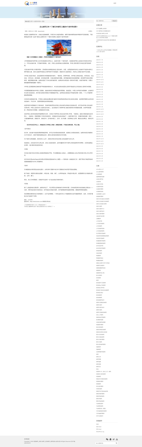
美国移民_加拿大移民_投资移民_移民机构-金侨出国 (47, 441)
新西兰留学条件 (100, 307)
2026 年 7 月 (99, 60)
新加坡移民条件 (100, 300)
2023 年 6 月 (99, 124)
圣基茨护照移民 (100, 238)
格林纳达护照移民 (101, 317)
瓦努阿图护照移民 (101, 351)
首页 (115, 3)
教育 (97, 280)
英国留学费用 (99, 381)
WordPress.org (100, 431)
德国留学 (98, 270)
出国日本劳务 (37, 21)
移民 (97, 354)
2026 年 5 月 (99, 64)
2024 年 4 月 (99, 99)
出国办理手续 (99, 179)
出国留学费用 (99, 189)
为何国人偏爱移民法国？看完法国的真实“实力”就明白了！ (39, 206)
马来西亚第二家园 (101, 408)
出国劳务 (98, 181)
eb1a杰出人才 (100, 169)
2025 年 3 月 (99, 72)
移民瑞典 (98, 361)
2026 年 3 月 (99, 69)
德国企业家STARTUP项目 (103, 263)
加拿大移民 (99, 206)
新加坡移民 (99, 297)
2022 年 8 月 (99, 148)
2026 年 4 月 (99, 67)
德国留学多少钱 (100, 273)
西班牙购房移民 (100, 401)
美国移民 (98, 376)
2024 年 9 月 (99, 87)
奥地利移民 (99, 250)
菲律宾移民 (99, 388)
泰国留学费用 (99, 324)
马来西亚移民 (99, 406)
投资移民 (98, 277)
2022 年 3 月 (99, 161)
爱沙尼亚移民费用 (101, 344)
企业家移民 (99, 174)
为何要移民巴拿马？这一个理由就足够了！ (36, 204)
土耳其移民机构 (100, 228)
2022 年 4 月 (99, 158)
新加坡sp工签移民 (101, 285)
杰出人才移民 (99, 314)
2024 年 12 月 (100, 79)
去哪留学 (98, 218)
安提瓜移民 (99, 253)
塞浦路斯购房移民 (101, 243)
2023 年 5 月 (99, 126)
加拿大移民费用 (100, 213)
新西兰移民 (99, 310)
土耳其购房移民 (100, 231)
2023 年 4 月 (99, 129)
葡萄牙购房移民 (100, 396)
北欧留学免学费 (100, 216)
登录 (97, 424)
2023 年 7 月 (99, 121)
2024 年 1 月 (99, 106)
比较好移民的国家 (101, 322)
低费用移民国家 (100, 176)
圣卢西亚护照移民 (101, 233)
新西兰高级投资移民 (101, 312)
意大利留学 (99, 275)
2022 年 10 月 (100, 143)
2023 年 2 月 (99, 134)
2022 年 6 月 (99, 153)
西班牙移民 (99, 398)
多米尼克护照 (99, 245)
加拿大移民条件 (100, 211)
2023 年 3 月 (99, 131)
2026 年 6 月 (99, 62)
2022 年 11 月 (99, 141)
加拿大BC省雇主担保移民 (102, 199)
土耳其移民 (99, 226)
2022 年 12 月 (100, 138)
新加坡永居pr (99, 292)
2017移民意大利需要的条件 (103, 31)
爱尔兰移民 (99, 342)
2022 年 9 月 (99, 146)
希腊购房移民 (99, 260)
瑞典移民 (98, 349)
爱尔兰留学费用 (100, 339)
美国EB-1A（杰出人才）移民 (103, 371)
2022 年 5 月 (99, 156)
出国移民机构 (99, 191)
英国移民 (98, 384)
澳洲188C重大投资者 (101, 332)
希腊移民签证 (99, 258)
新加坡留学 (99, 295)
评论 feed (98, 429)
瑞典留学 (98, 347)
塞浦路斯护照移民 (101, 240)
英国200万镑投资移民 (101, 379)
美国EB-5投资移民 (101, 374)
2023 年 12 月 (100, 109)
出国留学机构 (99, 186)
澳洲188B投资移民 (101, 329)
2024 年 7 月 (99, 92)
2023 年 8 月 (99, 119)
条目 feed (98, 426)
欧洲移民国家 (99, 319)
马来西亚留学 (99, 403)
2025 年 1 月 (99, 77)
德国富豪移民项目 (101, 268)
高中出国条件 (99, 416)
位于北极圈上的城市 (101, 28)
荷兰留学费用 (99, 386)
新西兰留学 (99, 305)
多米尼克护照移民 (101, 248)
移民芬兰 (98, 366)
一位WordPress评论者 (102, 50)
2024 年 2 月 (99, 104)
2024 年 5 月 (99, 97)
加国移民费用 (99, 196)
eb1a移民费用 (100, 171)
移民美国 (98, 364)
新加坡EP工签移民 (101, 282)
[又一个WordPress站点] (31, 3)
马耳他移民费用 (100, 413)
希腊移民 (98, 255)
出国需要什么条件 (101, 194)
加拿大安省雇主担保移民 (102, 201)
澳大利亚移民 (99, 327)
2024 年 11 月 (99, 82)
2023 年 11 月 (99, 111)
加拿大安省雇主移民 (101, 203)
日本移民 (30, 199)
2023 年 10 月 (100, 114)
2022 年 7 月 (99, 151)
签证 (97, 369)
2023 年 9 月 (99, 116)
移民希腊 (98, 359)
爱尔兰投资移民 (100, 334)
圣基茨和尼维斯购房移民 (102, 236)
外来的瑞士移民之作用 (102, 33)
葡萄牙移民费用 (100, 393)
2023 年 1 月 (99, 136)
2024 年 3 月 (99, 101)
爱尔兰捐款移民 (100, 337)
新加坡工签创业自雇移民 (102, 290)
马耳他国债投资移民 (101, 411)
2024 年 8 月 (99, 89)
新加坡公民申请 (100, 287)
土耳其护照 (99, 221)
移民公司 (98, 356)
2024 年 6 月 (99, 94)
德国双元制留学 (100, 265)
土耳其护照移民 (100, 223)
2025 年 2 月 (99, 74)
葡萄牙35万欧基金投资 (102, 391)
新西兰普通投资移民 (101, 302)
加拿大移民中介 (100, 208)
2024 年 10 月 (100, 84)
